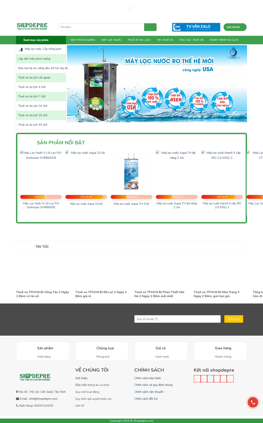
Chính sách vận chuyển (149, 392)
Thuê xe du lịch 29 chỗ (32, 115)
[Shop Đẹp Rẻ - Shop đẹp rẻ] (32, 27)
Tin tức (42, 246)
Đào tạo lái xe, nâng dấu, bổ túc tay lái (42, 68)
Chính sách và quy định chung (153, 385)
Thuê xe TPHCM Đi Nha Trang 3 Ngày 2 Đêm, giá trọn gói (217, 294)
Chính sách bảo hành (147, 378)
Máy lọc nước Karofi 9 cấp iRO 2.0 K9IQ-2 (222, 205)
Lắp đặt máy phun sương (34, 59)
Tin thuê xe (165, 40)
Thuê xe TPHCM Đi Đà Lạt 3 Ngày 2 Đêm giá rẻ (101, 294)
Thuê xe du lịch (139, 40)
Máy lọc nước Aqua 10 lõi (86, 204)
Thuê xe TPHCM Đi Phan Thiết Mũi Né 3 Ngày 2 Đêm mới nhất (159, 294)
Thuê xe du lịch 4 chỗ (31, 87)
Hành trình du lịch (224, 40)
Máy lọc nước (111, 40)
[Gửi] (150, 27)
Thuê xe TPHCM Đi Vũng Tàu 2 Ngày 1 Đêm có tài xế (42, 294)
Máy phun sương (83, 40)
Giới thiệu (81, 378)
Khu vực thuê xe (191, 40)
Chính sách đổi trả (145, 399)
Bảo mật (92, 385)
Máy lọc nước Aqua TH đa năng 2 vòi (177, 205)
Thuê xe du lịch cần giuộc (34, 77)
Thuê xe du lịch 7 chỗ (31, 96)
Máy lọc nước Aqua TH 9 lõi (131, 204)
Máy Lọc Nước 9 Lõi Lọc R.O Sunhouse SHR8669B (41, 205)
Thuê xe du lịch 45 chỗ (32, 125)
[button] (235, 27)
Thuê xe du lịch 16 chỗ (32, 106)
